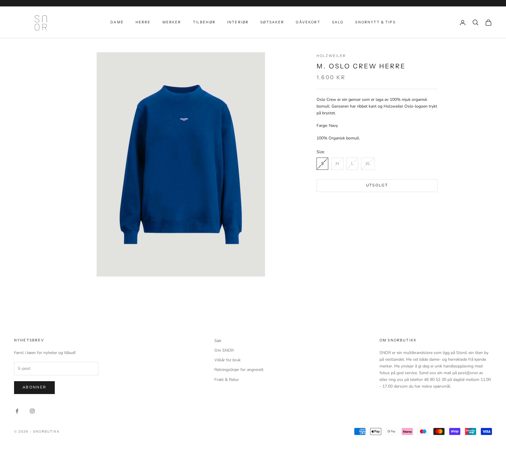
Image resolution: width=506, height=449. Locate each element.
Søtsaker (272, 22)
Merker (172, 22)
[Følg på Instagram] (32, 411)
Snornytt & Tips (375, 22)
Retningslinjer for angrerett (239, 369)
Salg (338, 22)
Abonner (34, 387)
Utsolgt (377, 185)
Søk (217, 340)
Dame (117, 22)
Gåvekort (308, 22)
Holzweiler (331, 55)
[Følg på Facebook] (17, 411)
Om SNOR (224, 350)
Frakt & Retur (226, 379)
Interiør (238, 22)
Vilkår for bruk (227, 360)
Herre (143, 22)
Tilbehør (204, 22)
